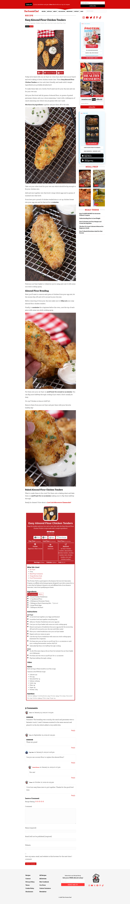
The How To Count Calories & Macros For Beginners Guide (91, 227)
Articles (49, 11)
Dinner (42, 23)
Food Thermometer (36, 578)
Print (38, 537)
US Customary (32, 594)
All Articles (42, 878)
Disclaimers (29, 891)
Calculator (61, 11)
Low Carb (50, 23)
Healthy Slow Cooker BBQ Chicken (83, 181)
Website (28, 845)
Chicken (38, 23)
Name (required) (30, 828)
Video (61, 73)
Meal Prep (59, 23)
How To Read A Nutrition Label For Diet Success (90, 232)
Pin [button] (41, 73)
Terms (28, 885)
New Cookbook (44, 882)
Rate (52, 537)
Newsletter (42, 891)
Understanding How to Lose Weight (89, 218)
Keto (46, 23)
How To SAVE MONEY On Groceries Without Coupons (89, 214)
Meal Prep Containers (36, 574)
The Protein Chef (67, 897)
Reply (73, 730)
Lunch (54, 23)
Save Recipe (62, 537)
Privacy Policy (30, 882)
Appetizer (32, 23)
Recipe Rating (30, 801)
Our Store (42, 885)
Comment (28, 806)
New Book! (69, 11)
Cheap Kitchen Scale (36, 576)
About (55, 11)
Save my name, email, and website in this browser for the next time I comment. (48, 857)
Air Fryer (27, 23)
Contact (76, 11)
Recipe (29, 15)
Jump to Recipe (51, 73)
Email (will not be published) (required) (38, 836)
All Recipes (42, 875)
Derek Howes (35, 767)
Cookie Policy (30, 888)
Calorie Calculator (45, 888)
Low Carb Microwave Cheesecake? (59, 502)
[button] (93, 5)
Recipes (44, 11)
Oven (64, 23)
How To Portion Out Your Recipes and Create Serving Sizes (90, 222)
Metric (41, 594)
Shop (81, 11)
